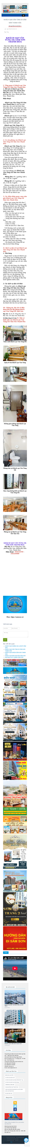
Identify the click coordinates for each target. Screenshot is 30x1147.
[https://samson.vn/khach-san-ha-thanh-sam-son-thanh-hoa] (15, 824)
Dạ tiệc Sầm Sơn (8, 1093)
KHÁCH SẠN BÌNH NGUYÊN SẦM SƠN (15, 655)
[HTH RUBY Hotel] (15, 751)
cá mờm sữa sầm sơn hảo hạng (12, 1082)
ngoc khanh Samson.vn (12, 29)
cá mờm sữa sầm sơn (10, 1077)
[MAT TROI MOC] (15, 696)
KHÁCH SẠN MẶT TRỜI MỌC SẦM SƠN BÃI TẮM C (14, 1005)
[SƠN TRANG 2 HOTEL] (15, 909)
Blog (8, 32)
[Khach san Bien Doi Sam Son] (15, 714)
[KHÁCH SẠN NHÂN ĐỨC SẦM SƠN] (15, 770)
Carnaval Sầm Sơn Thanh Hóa (11, 1087)
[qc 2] (15, 670)
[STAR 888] (15, 732)
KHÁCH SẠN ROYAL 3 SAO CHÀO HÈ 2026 (14, 1024)
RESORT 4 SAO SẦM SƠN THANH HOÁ (13, 1043)
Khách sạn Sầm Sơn (11, 1137)
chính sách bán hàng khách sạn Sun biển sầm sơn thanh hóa (14, 1090)
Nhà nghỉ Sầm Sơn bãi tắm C (15, 26)
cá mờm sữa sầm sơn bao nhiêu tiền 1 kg (14, 1079)
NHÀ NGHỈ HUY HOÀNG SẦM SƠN (14, 657)
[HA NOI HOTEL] (9, 7)
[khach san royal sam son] (21, 7)
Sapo (11, 1142)
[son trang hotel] (18, 11)
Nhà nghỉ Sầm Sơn (20, 1137)
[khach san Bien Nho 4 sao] (15, 681)
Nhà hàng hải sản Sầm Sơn (12, 1138)
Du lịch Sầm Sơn (10, 1140)
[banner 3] (6, 11)
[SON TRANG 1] (15, 797)
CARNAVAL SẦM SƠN (9, 1084)
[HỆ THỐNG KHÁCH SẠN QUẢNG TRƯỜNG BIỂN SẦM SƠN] (15, 662)
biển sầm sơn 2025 (9, 1075)
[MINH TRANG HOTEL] (15, 851)
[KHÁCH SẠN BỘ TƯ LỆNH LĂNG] (15, 880)
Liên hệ (16, 1140)
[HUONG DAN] (15, 938)
